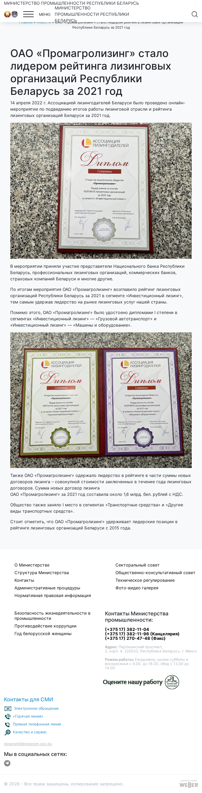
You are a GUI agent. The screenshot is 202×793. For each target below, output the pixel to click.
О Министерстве (31, 565)
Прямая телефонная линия (37, 724)
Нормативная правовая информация (52, 595)
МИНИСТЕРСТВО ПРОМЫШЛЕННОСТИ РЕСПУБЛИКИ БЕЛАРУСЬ (71, 3)
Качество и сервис (30, 732)
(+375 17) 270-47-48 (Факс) (135, 638)
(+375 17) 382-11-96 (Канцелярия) (142, 633)
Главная (26, 22)
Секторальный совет (137, 565)
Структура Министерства (41, 572)
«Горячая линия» (28, 716)
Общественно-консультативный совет (155, 572)
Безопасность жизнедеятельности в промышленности (52, 615)
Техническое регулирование (145, 580)
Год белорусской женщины (43, 633)
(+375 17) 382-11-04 (127, 629)
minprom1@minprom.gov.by (28, 743)
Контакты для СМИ (28, 699)
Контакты (24, 580)
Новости (44, 22)
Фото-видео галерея (136, 587)
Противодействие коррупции (45, 626)
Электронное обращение (36, 708)
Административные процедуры (47, 587)
